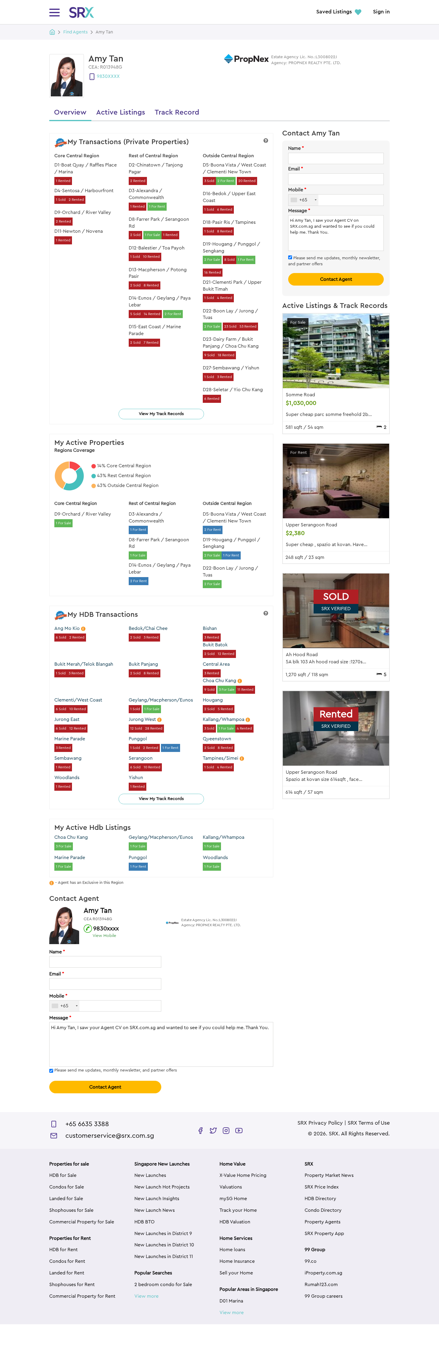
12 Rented (226, 654)
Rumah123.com (321, 1284)
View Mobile (104, 936)
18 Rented (226, 355)
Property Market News (329, 1175)
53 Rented (248, 326)
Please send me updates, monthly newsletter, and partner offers (115, 1070)
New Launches (150, 1175)
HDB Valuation (235, 1222)
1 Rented (63, 181)
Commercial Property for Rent (82, 1296)
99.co (311, 1261)
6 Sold (61, 637)
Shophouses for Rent (72, 1284)
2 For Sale (212, 259)
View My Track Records (161, 414)
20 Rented (247, 181)
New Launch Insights (156, 1198)
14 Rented (152, 314)
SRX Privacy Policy (320, 1123)
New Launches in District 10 (164, 1245)
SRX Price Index (322, 1187)
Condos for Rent (67, 1261)
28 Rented (153, 728)
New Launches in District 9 (163, 1233)
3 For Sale (226, 689)
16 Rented (212, 272)
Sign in (381, 12)
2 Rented (76, 199)
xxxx (114, 76)
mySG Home (233, 1198)
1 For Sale (152, 235)
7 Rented (151, 342)
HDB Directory (320, 1198)
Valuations (231, 1187)
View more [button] (146, 1296)
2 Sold (135, 235)
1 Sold (61, 199)
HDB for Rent (63, 1249)
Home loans (232, 1249)
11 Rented (245, 689)
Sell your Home (236, 1273)
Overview (70, 112)
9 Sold (209, 355)
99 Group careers (324, 1296)
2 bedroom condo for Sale (163, 1284)
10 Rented (151, 256)
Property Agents (322, 1222)
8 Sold (229, 259)
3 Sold (209, 181)
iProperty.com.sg (323, 1273)
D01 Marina (231, 1301)
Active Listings (120, 112)
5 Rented (225, 709)
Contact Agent (105, 1087)
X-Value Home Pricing (243, 1175)
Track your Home (238, 1210)
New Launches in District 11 (163, 1256)
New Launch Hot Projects (162, 1187)
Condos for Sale (66, 1187)
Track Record (177, 112)
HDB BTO (144, 1222)
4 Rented (224, 298)
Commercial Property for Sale (81, 1222)
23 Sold (230, 326)
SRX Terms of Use (369, 1123)
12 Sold (136, 728)
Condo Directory (323, 1210)
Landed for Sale (66, 1198)
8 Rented (151, 285)
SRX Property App (324, 1233)
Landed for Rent (66, 1273)
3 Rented (224, 377)
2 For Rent (173, 314)
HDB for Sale (62, 1175)
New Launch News (154, 1210)
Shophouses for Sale (71, 1210)
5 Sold (135, 314)
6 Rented (224, 209)
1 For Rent (157, 206)
